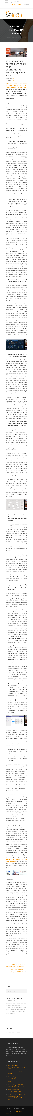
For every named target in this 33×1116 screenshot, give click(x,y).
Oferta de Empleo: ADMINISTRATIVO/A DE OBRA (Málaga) (16, 1067)
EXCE (14, 78)
